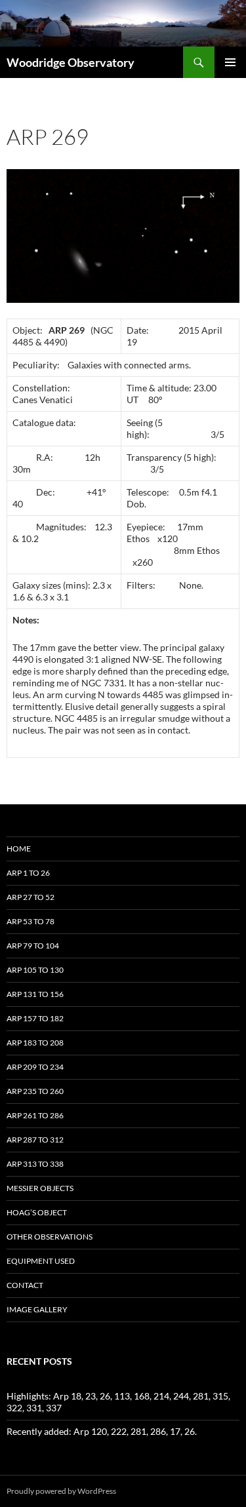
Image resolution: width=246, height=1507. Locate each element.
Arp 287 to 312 (35, 1140)
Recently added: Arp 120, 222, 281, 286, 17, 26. (102, 1431)
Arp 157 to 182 (35, 1018)
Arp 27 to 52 (30, 897)
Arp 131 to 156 (35, 994)
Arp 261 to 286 (35, 1115)
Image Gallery (37, 1309)
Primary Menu (230, 62)
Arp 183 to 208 (35, 1042)
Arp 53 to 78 (30, 921)
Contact (25, 1285)
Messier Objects (40, 1188)
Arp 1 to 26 (28, 873)
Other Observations (49, 1237)
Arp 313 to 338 (35, 1164)
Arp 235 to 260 (35, 1091)
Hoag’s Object (37, 1212)
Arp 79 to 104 (33, 945)
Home (19, 848)
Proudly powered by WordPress (61, 1491)
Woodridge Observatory (70, 62)
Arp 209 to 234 (35, 1067)
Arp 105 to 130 (35, 970)
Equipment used (41, 1261)
